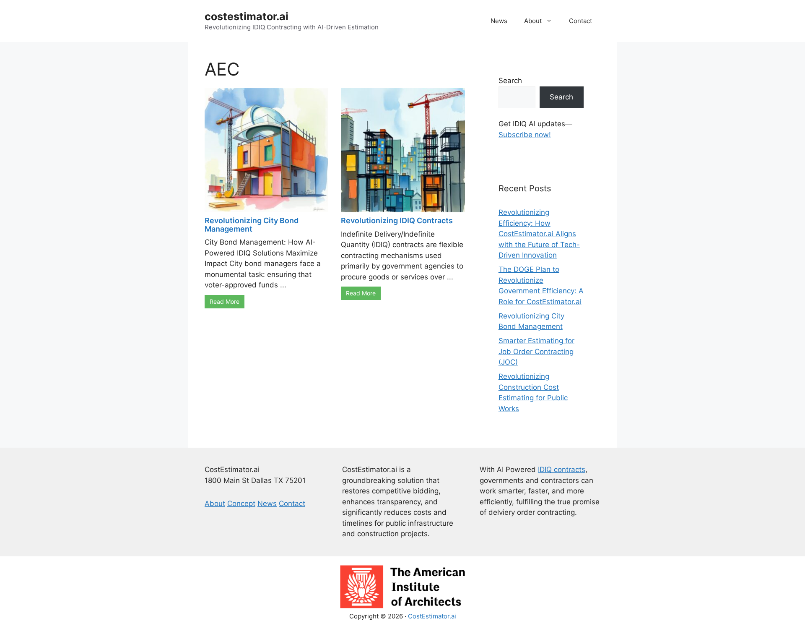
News (499, 21)
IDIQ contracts (561, 469)
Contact (580, 21)
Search (510, 80)
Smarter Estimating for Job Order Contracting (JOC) (536, 351)
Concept (241, 503)
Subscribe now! (525, 134)
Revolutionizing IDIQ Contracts (397, 220)
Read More (224, 301)
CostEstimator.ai (432, 616)
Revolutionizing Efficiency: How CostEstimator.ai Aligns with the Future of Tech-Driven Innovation (539, 233)
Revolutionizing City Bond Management (252, 224)
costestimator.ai (246, 16)
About (533, 21)
